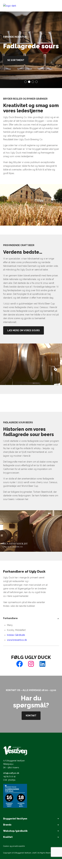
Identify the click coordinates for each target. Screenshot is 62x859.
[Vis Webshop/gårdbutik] (44, 831)
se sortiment (15, 60)
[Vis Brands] (36, 825)
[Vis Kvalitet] (36, 837)
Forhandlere (10, 618)
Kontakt (31, 715)
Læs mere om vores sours (23, 330)
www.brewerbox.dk (17, 640)
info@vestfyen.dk (11, 773)
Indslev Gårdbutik (16, 635)
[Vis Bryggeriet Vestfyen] (43, 818)
